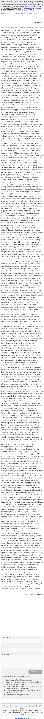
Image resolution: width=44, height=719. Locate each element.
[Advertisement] (22, 616)
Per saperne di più (28, 8)
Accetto (38, 8)
